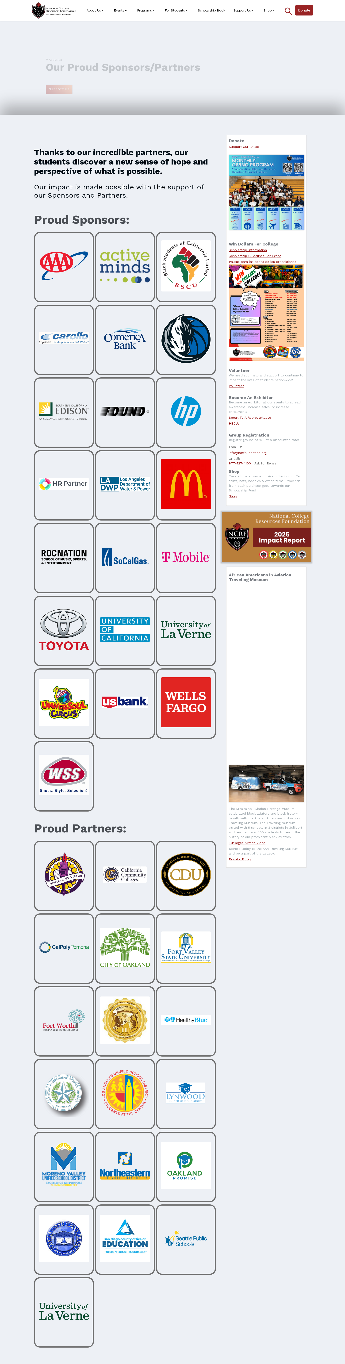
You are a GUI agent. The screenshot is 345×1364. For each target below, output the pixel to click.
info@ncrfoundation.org (248, 453)
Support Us (59, 89)
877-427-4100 (240, 463)
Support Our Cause (244, 147)
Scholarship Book (211, 10)
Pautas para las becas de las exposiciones (262, 262)
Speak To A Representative (250, 417)
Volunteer (236, 386)
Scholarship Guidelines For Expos (255, 256)
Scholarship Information (248, 250)
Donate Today (240, 859)
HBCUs (234, 423)
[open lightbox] (266, 783)
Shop (233, 496)
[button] (96, 10)
